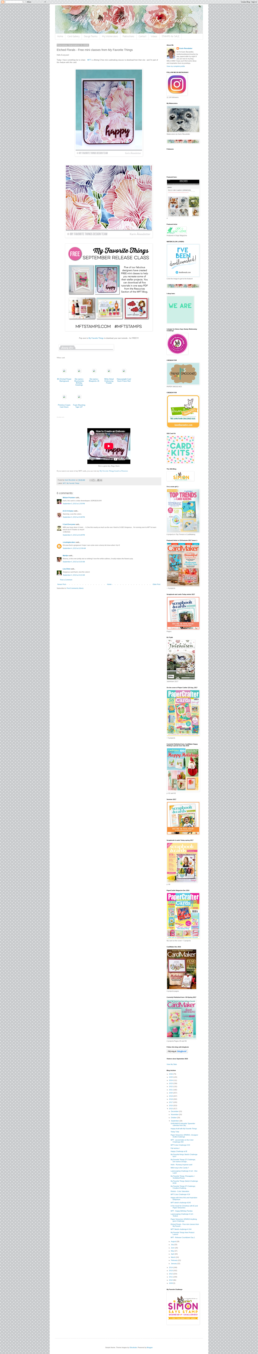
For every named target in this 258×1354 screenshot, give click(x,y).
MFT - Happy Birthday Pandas (182, 1211)
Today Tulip (175, 1132)
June (173, 1248)
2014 (171, 1267)
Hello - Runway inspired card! (181, 1165)
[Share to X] (96, 480)
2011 (171, 1277)
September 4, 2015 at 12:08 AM (74, 548)
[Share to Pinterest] (101, 480)
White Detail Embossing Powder (109, 381)
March (173, 1257)
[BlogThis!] (93, 480)
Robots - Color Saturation (180, 1191)
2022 (171, 1087)
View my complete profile (176, 66)
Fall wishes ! (175, 1148)
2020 (171, 1093)
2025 (171, 1077)
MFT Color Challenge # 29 (180, 1194)
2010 (171, 1280)
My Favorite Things (96, 338)
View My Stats (172, 1064)
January (174, 1264)
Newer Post (61, 584)
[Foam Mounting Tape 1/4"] (79, 398)
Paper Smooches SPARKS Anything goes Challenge (184, 1220)
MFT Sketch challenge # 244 (181, 1229)
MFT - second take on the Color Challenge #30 (182, 1141)
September (175, 1121)
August (173, 1241)
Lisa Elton (66, 569)
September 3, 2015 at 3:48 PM (74, 517)
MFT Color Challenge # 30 (180, 1145)
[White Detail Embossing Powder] (109, 372)
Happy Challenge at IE (179, 1151)
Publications (128, 36)
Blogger (150, 1347)
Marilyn (65, 556)
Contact (142, 36)
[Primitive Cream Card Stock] (64, 398)
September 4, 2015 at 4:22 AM (74, 575)
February (174, 1260)
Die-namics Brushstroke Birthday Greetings (79, 382)
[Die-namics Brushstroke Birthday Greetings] (79, 372)
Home (60, 36)
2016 (171, 1105)
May (172, 1251)
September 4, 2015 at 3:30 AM (74, 562)
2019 (171, 1096)
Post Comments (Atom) (75, 588)
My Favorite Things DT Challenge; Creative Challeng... (183, 1187)
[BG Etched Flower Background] (64, 372)
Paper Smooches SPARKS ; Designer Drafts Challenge (184, 1136)
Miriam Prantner (69, 498)
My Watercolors (110, 36)
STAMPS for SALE (170, 36)
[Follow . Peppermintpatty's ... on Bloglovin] (177, 1053)
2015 (171, 1109)
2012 (171, 1274)
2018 (171, 1099)
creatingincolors (69, 542)
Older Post (156, 584)
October (174, 1118)
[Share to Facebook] (98, 480)
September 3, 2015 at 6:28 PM (74, 535)
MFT (89, 60)
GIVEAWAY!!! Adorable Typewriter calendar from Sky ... (183, 1124)
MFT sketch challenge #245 (181, 1203)
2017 (171, 1102)
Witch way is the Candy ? (180, 1168)
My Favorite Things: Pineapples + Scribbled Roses (183, 1177)
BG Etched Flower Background (64, 380)
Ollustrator (133, 1347)
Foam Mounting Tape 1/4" (79, 406)
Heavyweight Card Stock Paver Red (124, 380)
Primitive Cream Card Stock (64, 406)
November (175, 1114)
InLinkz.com (60, 417)
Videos (154, 36)
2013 (171, 1271)
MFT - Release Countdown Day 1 (183, 1237)
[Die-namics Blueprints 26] (94, 372)
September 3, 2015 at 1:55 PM (74, 504)
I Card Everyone (69, 524)
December (175, 1111)
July (172, 1245)
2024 (171, 1080)
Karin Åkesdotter (185, 48)
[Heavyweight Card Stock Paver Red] (124, 372)
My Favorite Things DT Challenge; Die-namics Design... (183, 1160)
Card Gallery (73, 36)
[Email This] (90, 480)
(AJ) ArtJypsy (68, 511)
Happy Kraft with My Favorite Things (184, 1129)
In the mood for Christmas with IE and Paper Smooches (184, 1207)
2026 (171, 1074)
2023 (171, 1083)
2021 (171, 1090)
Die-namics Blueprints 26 (94, 380)
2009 (171, 1283)
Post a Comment (66, 580)
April (173, 1254)
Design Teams (91, 36)
